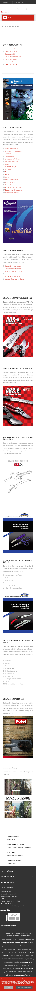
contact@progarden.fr (17, 906)
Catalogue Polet (10, 62)
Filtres (7, 174)
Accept (8, 987)
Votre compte (7, 882)
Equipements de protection (13, 190)
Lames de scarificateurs (12, 159)
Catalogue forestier (11, 51)
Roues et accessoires (11, 161)
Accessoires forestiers (11, 274)
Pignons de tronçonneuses (13, 271)
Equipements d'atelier (12, 192)
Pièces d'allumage (10, 167)
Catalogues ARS (10, 54)
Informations (7, 887)
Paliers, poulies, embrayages (13, 151)
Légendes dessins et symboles (14, 279)
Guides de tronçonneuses (12, 268)
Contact (5, 2)
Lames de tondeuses (11, 148)
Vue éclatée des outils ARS (13, 56)
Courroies (7, 154)
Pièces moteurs (10, 182)
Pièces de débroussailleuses (14, 185)
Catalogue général (10, 49)
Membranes (9, 172)
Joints (7, 177)
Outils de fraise (9, 156)
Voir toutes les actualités (7, 925)
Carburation (8, 169)
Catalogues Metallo (11, 59)
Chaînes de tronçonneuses (12, 266)
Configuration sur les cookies (24, 987)
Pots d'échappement (11, 180)
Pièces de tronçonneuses (13, 187)
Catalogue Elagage (11, 64)
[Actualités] (13, 917)
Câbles (6, 164)
